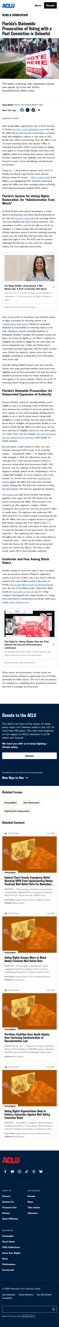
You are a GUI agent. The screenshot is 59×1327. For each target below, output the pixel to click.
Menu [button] (38, 5)
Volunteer (33, 1213)
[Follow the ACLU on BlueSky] (41, 1172)
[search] (53, 1309)
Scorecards (8, 1270)
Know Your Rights (11, 1253)
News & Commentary (14, 16)
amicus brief (12, 494)
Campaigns (8, 1236)
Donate (50, 5)
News (5, 1258)
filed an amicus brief (40, 177)
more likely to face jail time (25, 591)
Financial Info (9, 1207)
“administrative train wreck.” (15, 324)
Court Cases (8, 1241)
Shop (30, 1201)
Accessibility (7, 1298)
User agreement (8, 1294)
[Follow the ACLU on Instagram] (19, 1172)
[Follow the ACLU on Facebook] (5, 1172)
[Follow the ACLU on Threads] (34, 1172)
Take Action (34, 1207)
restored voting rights (25, 218)
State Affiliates (10, 1218)
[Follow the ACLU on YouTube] (12, 1172)
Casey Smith (7, 105)
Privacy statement (26, 1294)
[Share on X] (28, 110)
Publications (8, 1264)
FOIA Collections (11, 1247)
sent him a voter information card (27, 129)
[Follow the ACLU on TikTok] (27, 1172)
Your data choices (44, 1294)
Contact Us (8, 1201)
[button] (33, 110)
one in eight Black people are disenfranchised (31, 584)
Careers (6, 1196)
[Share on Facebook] (22, 110)
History (6, 1213)
